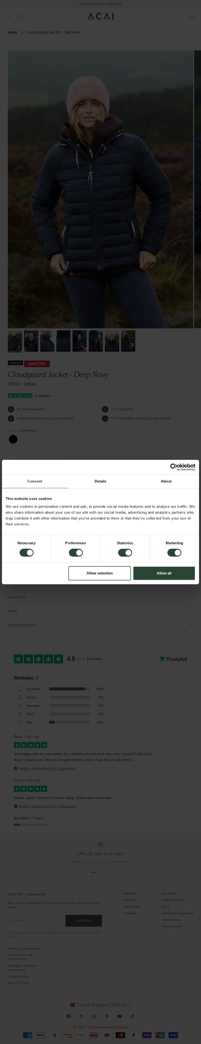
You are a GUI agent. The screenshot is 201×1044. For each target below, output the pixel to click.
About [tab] (166, 481)
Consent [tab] (34, 481)
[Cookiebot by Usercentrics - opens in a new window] (173, 467)
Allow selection (100, 573)
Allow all (164, 573)
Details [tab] (101, 481)
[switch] (76, 553)
